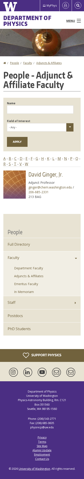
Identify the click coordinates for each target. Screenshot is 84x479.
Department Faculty (28, 268)
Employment (42, 454)
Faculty (27, 63)
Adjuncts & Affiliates (49, 63)
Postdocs (15, 315)
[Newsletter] (70, 372)
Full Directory (19, 244)
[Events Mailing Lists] (57, 372)
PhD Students (19, 328)
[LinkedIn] (28, 372)
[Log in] (66, 5)
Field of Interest (18, 121)
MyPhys (52, 5)
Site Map (42, 446)
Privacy (42, 437)
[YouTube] (43, 372)
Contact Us (42, 459)
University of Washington (34, 469)
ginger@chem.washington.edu (50, 187)
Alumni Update (42, 450)
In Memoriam (24, 292)
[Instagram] (14, 372)
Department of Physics (27, 21)
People (14, 63)
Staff (11, 302)
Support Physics (46, 355)
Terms (42, 442)
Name (11, 103)
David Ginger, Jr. (45, 174)
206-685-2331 (38, 192)
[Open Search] (78, 5)
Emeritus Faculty (26, 284)
